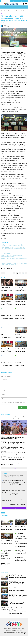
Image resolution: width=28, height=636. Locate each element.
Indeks (9, 628)
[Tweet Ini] (17, 273)
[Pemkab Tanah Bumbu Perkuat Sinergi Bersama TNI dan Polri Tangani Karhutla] (7, 297)
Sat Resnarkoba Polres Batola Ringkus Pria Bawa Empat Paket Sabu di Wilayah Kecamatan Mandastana (13, 458)
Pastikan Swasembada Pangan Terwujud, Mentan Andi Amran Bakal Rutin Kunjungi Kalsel (17, 485)
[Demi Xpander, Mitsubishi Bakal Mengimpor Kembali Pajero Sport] (14, 500)
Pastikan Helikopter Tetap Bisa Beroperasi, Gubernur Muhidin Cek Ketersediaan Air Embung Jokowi (7, 528)
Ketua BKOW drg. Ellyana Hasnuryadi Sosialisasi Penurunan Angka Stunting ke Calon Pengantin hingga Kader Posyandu (21, 545)
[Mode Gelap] (24, 4)
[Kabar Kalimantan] (10, 4)
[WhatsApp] (18, 624)
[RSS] (21, 624)
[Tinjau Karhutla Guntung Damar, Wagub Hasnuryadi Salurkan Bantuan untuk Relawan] (21, 522)
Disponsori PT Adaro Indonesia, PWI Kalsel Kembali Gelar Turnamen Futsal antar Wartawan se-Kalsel (17, 495)
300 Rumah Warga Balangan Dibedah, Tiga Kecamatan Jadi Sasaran (20, 559)
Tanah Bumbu (4, 13)
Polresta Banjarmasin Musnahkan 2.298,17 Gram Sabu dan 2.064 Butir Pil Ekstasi (13, 463)
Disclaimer (8, 630)
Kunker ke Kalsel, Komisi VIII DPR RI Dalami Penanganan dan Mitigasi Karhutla (6, 542)
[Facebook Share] (14, 273)
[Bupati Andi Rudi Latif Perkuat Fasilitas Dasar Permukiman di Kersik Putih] (21, 297)
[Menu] (2, 4)
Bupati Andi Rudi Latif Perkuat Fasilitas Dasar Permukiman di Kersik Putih (11, 256)
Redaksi (5, 628)
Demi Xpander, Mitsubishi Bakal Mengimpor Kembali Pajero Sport (17, 504)
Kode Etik (14, 628)
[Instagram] (15, 624)
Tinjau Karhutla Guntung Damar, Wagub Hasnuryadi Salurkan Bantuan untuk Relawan (21, 528)
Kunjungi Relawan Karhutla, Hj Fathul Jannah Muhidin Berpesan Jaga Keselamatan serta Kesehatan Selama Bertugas (7, 563)
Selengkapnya (13, 467)
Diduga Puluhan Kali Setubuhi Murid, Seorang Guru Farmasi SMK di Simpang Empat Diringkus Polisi (12, 244)
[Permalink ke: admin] (2, 25)
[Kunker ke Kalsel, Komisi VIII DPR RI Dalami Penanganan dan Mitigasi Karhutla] (7, 536)
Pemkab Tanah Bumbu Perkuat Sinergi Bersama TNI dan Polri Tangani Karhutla (13, 252)
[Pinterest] (13, 624)
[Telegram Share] (23, 273)
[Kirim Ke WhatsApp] (26, 273)
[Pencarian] (26, 4)
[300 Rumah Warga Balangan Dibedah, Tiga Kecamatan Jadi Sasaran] (21, 553)
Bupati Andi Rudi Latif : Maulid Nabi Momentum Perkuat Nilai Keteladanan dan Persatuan (14, 259)
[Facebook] (7, 624)
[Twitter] (10, 624)
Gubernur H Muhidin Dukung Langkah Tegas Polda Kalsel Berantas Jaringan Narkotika (12, 438)
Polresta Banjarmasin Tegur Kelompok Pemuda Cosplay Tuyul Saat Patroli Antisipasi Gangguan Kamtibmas (13, 453)
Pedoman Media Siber (17, 630)
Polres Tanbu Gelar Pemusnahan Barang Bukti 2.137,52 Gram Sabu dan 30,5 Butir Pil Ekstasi (13, 443)
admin (5, 25)
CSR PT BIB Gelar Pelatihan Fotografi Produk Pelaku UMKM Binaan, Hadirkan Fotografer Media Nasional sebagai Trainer (13, 248)
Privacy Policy (21, 628)
